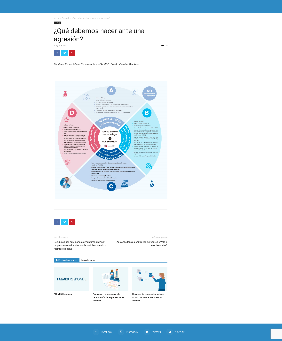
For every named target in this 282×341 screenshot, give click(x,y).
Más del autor (88, 260)
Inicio (56, 18)
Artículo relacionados (67, 260)
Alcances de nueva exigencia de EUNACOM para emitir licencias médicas (148, 297)
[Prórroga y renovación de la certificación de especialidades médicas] (110, 279)
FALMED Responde (63, 294)
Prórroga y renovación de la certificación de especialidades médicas (108, 297)
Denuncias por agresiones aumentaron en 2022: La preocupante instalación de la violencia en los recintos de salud (80, 245)
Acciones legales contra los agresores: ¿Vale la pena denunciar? (142, 243)
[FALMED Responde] (71, 279)
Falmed (65, 18)
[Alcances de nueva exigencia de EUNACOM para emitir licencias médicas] (149, 279)
